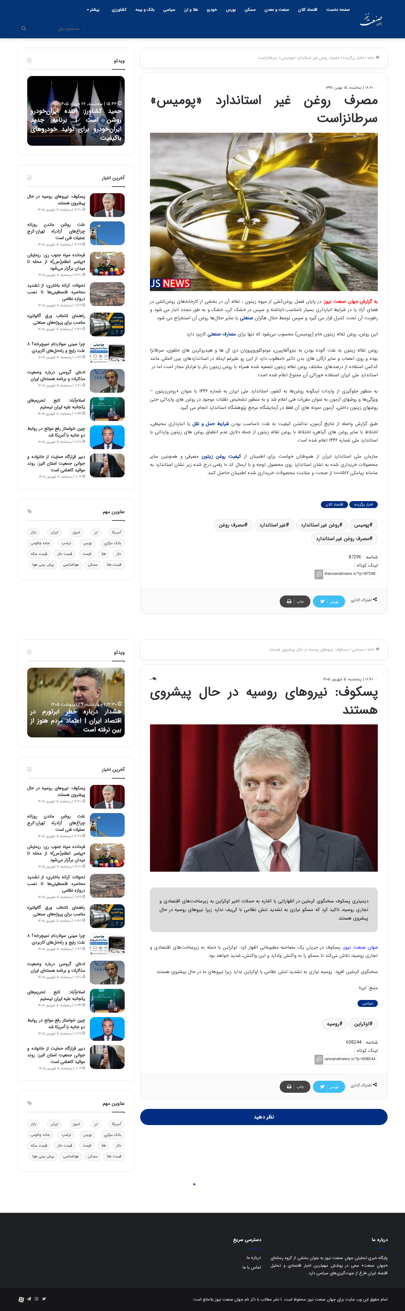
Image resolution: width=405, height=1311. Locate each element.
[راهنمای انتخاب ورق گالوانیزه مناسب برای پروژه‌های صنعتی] (107, 324)
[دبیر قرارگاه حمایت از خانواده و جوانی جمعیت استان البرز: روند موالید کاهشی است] (107, 465)
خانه (371, 57)
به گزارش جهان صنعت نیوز (351, 301)
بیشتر (94, 9)
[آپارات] (21, 1299)
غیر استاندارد (272, 525)
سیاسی (169, 9)
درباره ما (254, 1257)
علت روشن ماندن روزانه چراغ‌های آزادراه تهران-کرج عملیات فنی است (56, 231)
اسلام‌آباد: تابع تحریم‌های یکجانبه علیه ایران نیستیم (56, 403)
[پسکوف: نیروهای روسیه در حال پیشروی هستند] (107, 205)
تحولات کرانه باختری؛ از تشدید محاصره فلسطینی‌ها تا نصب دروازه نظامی (56, 292)
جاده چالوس (40, 543)
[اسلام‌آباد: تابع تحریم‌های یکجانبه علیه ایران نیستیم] (107, 409)
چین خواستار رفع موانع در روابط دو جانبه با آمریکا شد (56, 432)
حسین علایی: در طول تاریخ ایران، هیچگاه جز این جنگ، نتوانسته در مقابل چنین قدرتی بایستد (76, 129)
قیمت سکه (39, 554)
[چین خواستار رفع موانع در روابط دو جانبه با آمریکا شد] (107, 437)
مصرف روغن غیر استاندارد (342, 539)
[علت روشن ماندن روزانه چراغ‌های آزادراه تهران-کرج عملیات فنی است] (107, 233)
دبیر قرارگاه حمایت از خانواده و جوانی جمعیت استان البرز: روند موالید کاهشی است (56, 463)
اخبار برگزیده (353, 57)
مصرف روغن (231, 525)
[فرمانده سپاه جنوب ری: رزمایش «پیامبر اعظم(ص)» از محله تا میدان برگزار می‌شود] (107, 264)
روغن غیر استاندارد (320, 525)
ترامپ (66, 543)
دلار (118, 554)
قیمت (87, 554)
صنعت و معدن (277, 9)
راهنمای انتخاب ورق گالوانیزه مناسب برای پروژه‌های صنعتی (56, 319)
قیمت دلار (64, 554)
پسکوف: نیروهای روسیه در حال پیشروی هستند (56, 200)
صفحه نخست (338, 9)
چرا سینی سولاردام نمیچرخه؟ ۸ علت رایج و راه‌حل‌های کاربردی (56, 347)
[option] (76, 111)
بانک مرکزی (112, 543)
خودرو (212, 9)
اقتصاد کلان (307, 9)
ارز (96, 532)
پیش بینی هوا (43, 565)
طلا (103, 554)
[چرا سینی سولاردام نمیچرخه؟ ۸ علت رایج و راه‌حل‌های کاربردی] (107, 353)
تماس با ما (252, 1267)
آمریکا (116, 532)
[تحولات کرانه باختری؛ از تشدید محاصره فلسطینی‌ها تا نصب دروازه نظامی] (107, 294)
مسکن (250, 9)
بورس (231, 9)
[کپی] (319, 574)
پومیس (361, 525)
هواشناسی (71, 565)
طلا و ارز (191, 9)
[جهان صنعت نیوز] (371, 19)
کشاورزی (119, 9)
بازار (33, 532)
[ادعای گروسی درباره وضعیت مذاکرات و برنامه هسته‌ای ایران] (107, 381)
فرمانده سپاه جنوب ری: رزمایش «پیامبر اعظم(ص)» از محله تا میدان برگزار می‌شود (56, 261)
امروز (76, 532)
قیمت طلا (114, 565)
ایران (54, 532)
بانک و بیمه (144, 9)
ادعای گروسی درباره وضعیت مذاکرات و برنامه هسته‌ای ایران (56, 375)
